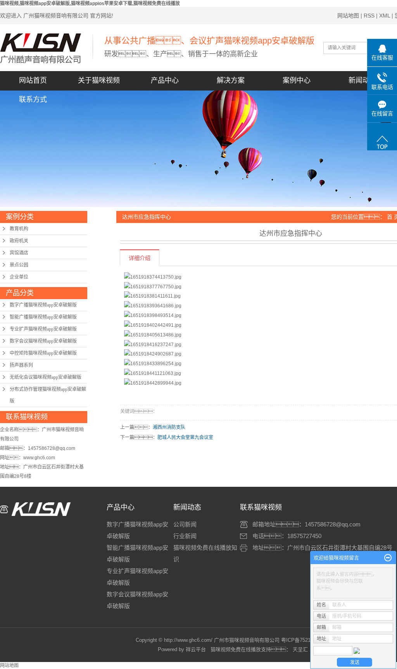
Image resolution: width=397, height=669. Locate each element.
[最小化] (388, 558)
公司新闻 (185, 524)
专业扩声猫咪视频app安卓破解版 (43, 329)
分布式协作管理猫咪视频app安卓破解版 (48, 395)
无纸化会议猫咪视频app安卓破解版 (45, 377)
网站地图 (348, 15)
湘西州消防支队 (169, 427)
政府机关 (19, 241)
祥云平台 (196, 649)
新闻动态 (362, 80)
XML (384, 15)
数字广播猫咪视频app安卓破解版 (43, 305)
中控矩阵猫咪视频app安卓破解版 (43, 353)
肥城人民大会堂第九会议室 (185, 437)
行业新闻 (185, 536)
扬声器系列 (21, 365)
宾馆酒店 (19, 253)
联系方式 (33, 99)
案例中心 (297, 80)
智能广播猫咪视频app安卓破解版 (43, 317)
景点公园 (19, 265)
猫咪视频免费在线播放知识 (205, 553)
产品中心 (165, 80)
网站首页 (33, 80)
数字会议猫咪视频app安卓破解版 (43, 341)
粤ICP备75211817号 (303, 640)
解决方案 (231, 80)
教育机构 (19, 229)
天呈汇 (299, 649)
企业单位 (19, 277)
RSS (369, 15)
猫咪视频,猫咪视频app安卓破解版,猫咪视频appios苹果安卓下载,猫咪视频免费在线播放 (90, 3)
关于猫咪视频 (99, 80)
